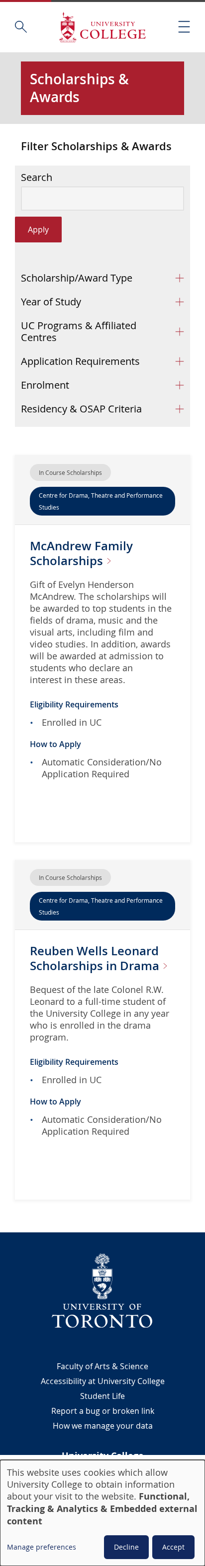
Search (36, 177)
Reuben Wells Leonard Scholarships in (96, 958)
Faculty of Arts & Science (102, 1366)
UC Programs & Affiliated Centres (78, 331)
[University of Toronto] (102, 1290)
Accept (173, 1547)
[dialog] (102, 1513)
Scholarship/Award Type (76, 278)
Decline (126, 1547)
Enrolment (45, 385)
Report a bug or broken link (102, 1410)
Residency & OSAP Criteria (81, 408)
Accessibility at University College (103, 1381)
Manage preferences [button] (41, 1547)
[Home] (102, 27)
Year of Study (51, 301)
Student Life (102, 1396)
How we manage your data (103, 1425)
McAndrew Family (81, 553)
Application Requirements (80, 361)
